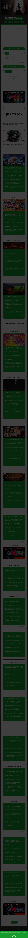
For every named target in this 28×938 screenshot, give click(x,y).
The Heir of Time (14, 840)
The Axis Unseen (19, 439)
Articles (16, 22)
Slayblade (7, 214)
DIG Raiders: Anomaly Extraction (12, 873)
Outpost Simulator (13, 297)
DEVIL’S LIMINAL (18, 516)
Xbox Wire (14, 81)
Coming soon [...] (9, 57)
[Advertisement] (14, 39)
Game (14, 18)
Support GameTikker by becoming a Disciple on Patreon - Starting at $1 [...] (13, 124)
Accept (14, 935)
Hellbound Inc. (8, 348)
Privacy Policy (20, 933)
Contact (22, 22)
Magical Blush (8, 168)
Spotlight (10, 22)
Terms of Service (14, 927)
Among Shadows (11, 484)
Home (5, 22)
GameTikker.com (19, 927)
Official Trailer (14, 545)
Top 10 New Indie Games (14, 88)
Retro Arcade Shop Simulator (12, 770)
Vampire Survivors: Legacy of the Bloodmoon (14, 667)
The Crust (19, 805)
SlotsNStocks (8, 700)
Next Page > (14, 922)
